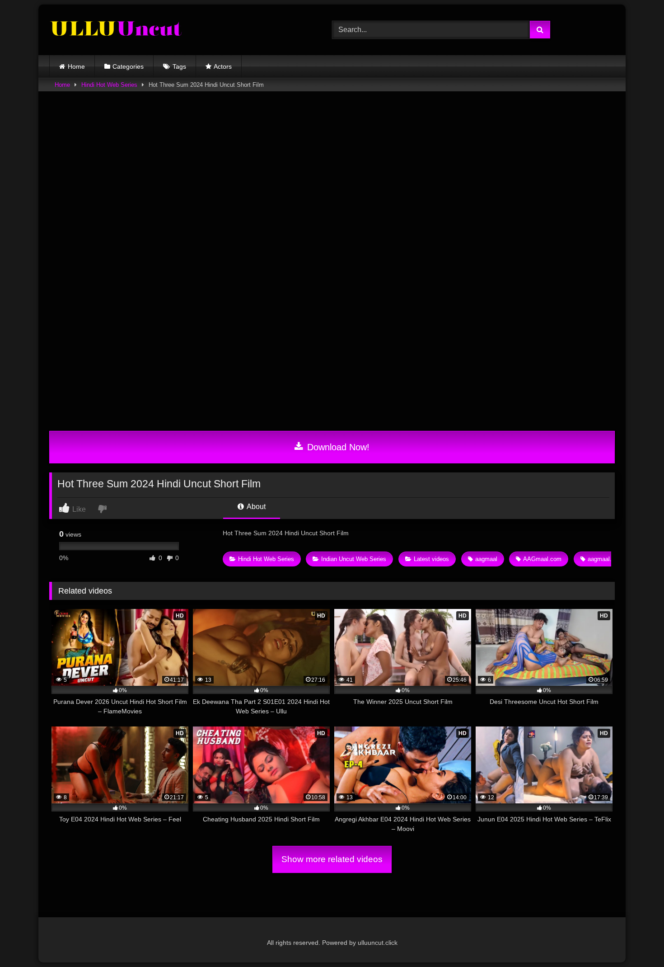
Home (76, 66)
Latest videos (431, 559)
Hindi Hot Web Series (109, 84)
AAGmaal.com (542, 559)
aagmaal (486, 559)
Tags (179, 66)
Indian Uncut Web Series (353, 559)
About (255, 506)
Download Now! (336, 447)
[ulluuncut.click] (117, 29)
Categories (128, 66)
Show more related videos (332, 859)
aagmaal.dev (604, 559)
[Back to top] (636, 940)
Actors (223, 66)
